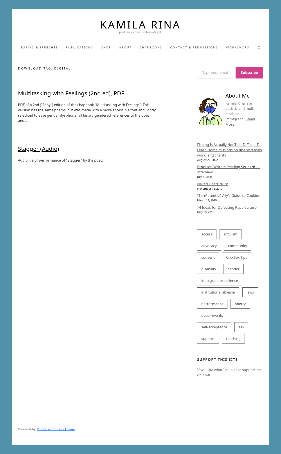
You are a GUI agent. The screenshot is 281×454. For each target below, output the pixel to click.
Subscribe (249, 72)
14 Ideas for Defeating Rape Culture (227, 207)
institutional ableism (218, 292)
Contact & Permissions (194, 47)
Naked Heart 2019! (212, 184)
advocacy (209, 245)
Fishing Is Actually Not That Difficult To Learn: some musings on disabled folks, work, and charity (230, 150)
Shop (106, 47)
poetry (240, 303)
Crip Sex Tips (236, 257)
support (208, 338)
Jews (250, 292)
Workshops (237, 47)
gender (233, 269)
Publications (79, 47)
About (125, 47)
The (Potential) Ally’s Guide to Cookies (228, 195)
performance (212, 303)
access (206, 234)
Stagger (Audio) (38, 149)
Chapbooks (151, 47)
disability (208, 269)
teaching (233, 338)
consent (208, 257)
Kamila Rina (140, 24)
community (237, 245)
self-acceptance (214, 327)
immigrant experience (219, 280)
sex (241, 327)
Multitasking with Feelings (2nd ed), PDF (71, 93)
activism (230, 234)
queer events (212, 315)
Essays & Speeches (39, 47)
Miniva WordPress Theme (56, 429)
